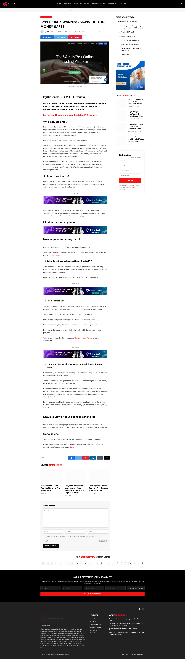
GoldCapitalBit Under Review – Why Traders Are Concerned (98, 488)
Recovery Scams (98, 4)
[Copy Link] (34, 122)
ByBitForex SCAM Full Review (127, 21)
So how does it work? (128, 36)
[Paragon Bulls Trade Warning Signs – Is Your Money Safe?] (51, 476)
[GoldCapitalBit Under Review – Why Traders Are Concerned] (99, 476)
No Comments (87, 32)
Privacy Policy (131, 187)
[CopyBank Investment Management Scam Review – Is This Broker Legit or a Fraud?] (75, 476)
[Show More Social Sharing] (84, 37)
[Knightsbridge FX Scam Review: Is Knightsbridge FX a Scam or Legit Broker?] (121, 115)
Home (59, 4)
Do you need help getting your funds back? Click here (70, 115)
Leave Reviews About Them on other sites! (131, 49)
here (72, 447)
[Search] (181, 4)
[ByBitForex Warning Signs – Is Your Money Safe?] (74, 84)
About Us (67, 4)
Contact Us (123, 4)
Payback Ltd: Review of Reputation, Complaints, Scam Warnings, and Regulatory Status (135, 126)
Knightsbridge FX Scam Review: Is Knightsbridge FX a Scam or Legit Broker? (135, 114)
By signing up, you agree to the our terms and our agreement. (129, 187)
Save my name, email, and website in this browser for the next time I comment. (70, 536)
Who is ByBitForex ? (127, 32)
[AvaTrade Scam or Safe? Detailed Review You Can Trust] (121, 141)
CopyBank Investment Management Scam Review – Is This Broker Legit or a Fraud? (74, 489)
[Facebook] (34, 97)
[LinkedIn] (34, 107)
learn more (56, 255)
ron (47, 32)
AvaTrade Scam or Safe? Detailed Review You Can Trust (135, 139)
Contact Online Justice (83, 338)
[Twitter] (34, 102)
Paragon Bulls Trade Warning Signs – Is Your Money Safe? (50, 488)
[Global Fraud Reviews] (11, 4)
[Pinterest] (34, 112)
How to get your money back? (131, 44)
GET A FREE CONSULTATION (92, 594)
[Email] (34, 117)
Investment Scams (81, 4)
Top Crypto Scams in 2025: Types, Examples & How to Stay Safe (135, 101)
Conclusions (125, 54)
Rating (45, 541)
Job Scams (112, 4)
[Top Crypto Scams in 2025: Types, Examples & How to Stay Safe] (121, 103)
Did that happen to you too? (130, 40)
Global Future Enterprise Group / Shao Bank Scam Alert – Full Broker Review (126, 633)
